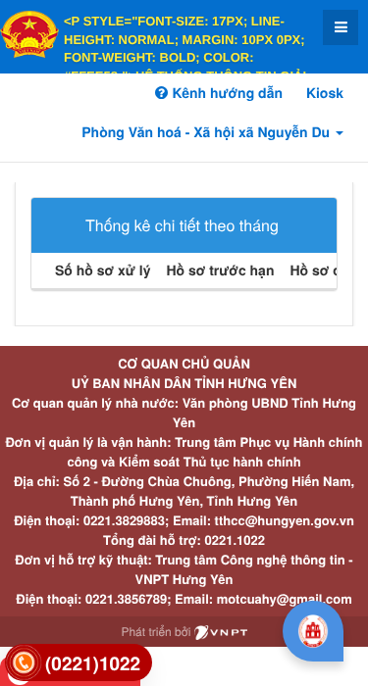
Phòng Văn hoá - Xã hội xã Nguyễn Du (207, 132)
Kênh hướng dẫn (225, 93)
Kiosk (324, 93)
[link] (78, 663)
